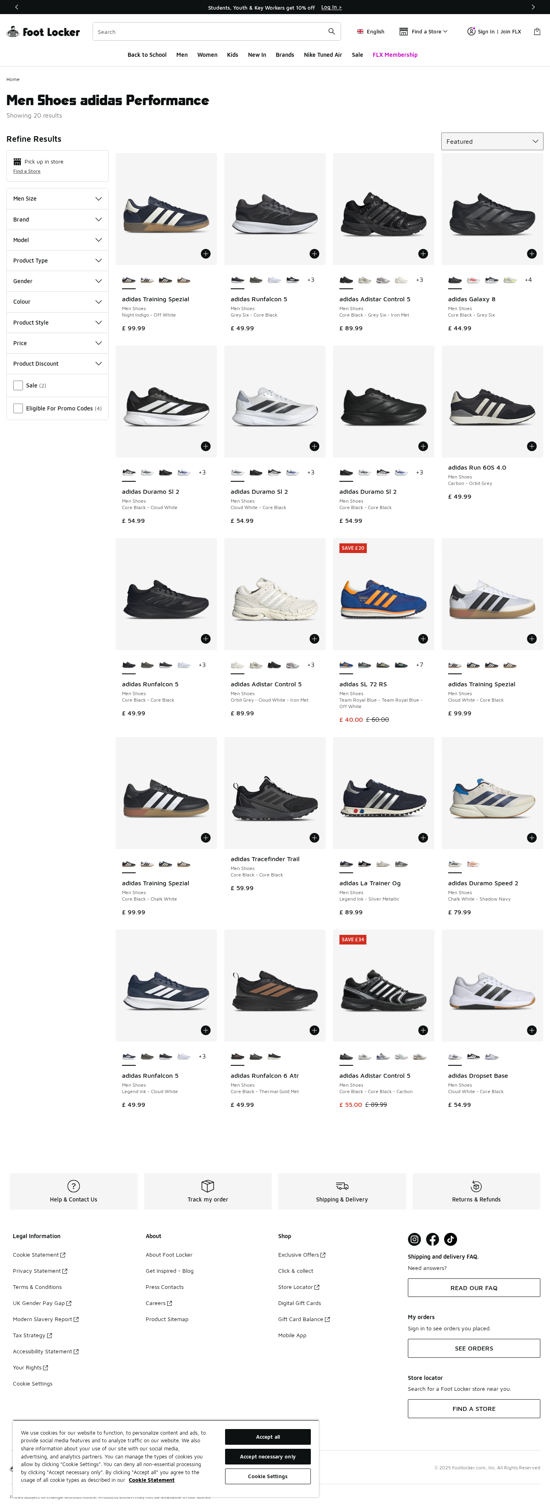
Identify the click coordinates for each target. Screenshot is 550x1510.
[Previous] (17, 7)
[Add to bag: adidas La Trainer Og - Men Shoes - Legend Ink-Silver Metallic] (423, 838)
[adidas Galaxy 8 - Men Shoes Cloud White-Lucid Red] (473, 280)
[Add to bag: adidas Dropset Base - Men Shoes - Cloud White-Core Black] (532, 1030)
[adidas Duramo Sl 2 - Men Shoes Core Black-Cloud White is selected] (129, 473)
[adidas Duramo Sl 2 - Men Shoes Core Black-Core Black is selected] (346, 473)
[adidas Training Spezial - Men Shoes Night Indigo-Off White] (473, 665)
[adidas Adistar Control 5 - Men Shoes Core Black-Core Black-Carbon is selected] (346, 1057)
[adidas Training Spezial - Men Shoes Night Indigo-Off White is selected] (129, 280)
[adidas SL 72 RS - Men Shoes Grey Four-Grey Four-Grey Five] (383, 665)
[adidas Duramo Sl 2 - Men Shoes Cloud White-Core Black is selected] (237, 473)
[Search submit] (332, 31)
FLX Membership (395, 54)
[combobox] (217, 31)
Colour (22, 301)
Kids (232, 54)
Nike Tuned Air (323, 54)
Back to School (147, 54)
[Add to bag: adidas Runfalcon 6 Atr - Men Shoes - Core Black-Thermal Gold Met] (314, 1030)
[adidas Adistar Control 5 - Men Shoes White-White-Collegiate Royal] (383, 1057)
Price (20, 343)
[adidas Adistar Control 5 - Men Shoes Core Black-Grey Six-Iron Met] (274, 665)
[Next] (533, 7)
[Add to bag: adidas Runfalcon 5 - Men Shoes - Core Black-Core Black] (206, 639)
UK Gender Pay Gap (39, 1302)
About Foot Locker (169, 1254)
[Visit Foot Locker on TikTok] (450, 1239)
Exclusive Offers (298, 1254)
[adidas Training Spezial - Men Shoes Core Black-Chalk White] (165, 280)
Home (13, 79)
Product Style (31, 322)
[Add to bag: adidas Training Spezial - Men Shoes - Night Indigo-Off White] (206, 254)
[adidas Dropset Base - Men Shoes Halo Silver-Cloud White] (491, 1057)
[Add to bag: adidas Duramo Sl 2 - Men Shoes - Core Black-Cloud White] (206, 446)
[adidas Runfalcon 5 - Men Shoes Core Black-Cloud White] (293, 280)
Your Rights (27, 1367)
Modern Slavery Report (42, 1318)
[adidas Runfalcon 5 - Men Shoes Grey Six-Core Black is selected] (237, 280)
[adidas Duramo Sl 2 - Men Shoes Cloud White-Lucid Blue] (184, 473)
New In (257, 54)
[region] (275, 7)
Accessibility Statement (42, 1351)
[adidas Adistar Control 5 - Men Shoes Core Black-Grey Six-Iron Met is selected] (346, 280)
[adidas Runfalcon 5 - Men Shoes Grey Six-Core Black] (165, 665)
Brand (21, 219)
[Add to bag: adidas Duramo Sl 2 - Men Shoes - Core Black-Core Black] (423, 446)
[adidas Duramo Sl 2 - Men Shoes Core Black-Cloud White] (274, 473)
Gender (23, 281)
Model (21, 239)
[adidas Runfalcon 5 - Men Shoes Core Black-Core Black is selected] (129, 665)
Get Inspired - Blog (170, 1270)
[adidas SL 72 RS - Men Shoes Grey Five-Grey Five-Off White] (365, 665)
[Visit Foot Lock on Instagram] (414, 1239)
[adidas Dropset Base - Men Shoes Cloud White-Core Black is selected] (455, 1057)
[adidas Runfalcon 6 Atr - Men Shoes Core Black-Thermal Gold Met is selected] (237, 1057)
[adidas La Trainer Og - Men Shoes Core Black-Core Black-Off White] (365, 864)
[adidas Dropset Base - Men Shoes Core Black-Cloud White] (473, 1057)
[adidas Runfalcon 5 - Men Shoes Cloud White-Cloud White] (274, 280)
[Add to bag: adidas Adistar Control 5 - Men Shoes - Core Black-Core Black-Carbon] (423, 1030)
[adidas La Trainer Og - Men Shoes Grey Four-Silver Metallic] (401, 864)
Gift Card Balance (300, 1318)
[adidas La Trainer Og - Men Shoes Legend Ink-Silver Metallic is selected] (346, 864)
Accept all (268, 1436)
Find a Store (27, 171)
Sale (357, 54)
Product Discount (35, 363)
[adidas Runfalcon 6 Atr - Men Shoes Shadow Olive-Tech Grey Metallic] (256, 1057)
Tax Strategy (29, 1335)
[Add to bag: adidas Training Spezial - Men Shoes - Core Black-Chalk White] (206, 838)
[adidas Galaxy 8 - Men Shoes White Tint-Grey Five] (510, 280)
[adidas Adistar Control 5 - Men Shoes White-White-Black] (401, 1057)
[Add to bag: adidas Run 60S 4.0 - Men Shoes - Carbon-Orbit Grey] (532, 446)
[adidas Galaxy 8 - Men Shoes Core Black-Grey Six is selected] (455, 280)
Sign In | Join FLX (499, 31)
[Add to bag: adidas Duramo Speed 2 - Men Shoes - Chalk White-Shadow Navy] (532, 838)
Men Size (25, 198)
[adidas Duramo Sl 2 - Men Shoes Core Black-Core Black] (165, 473)
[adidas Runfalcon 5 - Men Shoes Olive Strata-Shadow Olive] (256, 280)
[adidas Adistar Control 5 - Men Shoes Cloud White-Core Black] (365, 280)
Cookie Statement (36, 1254)
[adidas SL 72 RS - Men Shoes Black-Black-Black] (401, 665)
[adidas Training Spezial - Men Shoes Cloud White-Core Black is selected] (455, 665)
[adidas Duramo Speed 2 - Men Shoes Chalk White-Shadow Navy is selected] (455, 864)
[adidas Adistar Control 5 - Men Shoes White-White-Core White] (419, 1057)
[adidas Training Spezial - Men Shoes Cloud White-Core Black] (147, 280)
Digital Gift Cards (299, 1302)
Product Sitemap (167, 1318)
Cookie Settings (32, 1383)
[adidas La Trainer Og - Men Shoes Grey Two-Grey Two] (383, 864)
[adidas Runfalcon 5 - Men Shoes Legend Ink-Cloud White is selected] (129, 1057)
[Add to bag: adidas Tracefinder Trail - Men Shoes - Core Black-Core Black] (314, 838)
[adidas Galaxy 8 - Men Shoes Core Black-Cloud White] (491, 280)
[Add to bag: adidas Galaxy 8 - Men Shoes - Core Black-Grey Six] (532, 254)
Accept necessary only (268, 1456)
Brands (285, 54)
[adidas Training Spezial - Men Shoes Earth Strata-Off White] (184, 280)
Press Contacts (165, 1286)
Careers (155, 1302)
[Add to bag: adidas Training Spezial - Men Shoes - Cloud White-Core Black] (532, 639)
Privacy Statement (37, 1270)
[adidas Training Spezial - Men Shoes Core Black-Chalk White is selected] (129, 864)
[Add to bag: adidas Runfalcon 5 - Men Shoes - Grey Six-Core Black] (314, 254)
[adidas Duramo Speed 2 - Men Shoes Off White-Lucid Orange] (473, 864)
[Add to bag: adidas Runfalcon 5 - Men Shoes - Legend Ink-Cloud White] (206, 1030)
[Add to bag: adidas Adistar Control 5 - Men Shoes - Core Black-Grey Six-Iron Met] (423, 254)
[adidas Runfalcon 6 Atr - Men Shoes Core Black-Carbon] (274, 1057)
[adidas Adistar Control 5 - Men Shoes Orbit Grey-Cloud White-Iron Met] (401, 280)
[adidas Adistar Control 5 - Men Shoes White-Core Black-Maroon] (383, 280)
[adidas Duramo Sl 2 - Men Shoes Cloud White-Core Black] (147, 473)
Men (182, 54)
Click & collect (295, 1270)
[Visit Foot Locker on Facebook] (432, 1239)
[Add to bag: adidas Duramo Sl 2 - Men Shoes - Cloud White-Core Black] (314, 446)
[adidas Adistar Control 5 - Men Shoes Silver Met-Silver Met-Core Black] (365, 1057)
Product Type (30, 260)
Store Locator (295, 1286)
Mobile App (292, 1335)
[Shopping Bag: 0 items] (537, 31)
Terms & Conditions (37, 1286)
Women (207, 54)
